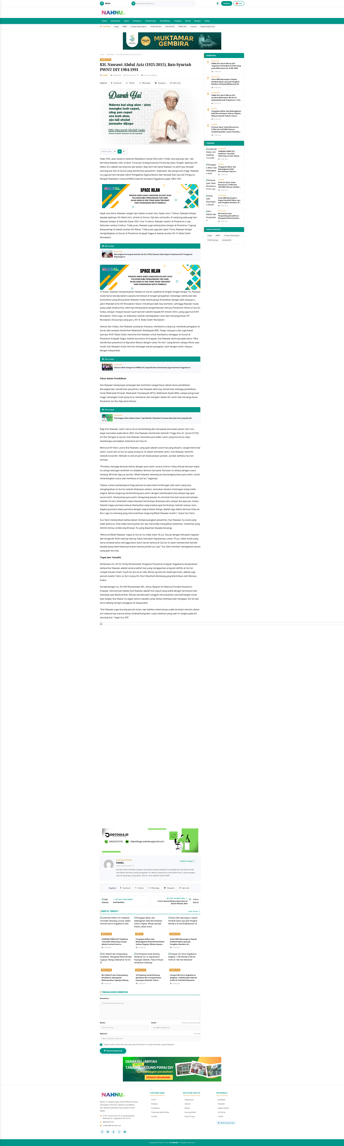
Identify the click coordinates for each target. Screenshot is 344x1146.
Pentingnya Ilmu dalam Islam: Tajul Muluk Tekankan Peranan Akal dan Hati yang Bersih (153, 418)
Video (207, 21)
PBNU (125, 26)
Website (150, 1034)
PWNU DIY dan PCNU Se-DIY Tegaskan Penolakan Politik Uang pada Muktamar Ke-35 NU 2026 (226, 65)
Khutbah (221, 1104)
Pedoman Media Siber (160, 1112)
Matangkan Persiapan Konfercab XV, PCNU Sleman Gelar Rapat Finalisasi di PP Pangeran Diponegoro (153, 255)
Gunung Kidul (190, 1112)
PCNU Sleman (156, 26)
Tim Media (173, 1142)
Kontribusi (155, 1108)
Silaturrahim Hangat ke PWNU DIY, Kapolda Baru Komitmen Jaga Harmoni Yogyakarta (152, 367)
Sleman (214, 124)
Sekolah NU (170, 26)
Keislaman (115, 21)
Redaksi (154, 1104)
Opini (126, 21)
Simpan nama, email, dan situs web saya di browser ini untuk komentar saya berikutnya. (139, 1044)
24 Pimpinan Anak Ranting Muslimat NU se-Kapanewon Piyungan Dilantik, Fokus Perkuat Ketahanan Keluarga (149, 979)
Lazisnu (193, 26)
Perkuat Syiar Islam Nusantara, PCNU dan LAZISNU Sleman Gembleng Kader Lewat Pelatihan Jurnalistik (226, 130)
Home (104, 21)
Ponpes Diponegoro (139, 26)
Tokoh (220, 1116)
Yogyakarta (189, 1099)
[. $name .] (102, 1132)
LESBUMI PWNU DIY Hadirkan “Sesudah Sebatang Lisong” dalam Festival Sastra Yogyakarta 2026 (115, 943)
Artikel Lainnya (186, 861)
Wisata (198, 21)
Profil (153, 1099)
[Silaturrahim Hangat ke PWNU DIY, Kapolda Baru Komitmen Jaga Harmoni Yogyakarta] (107, 367)
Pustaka (178, 21)
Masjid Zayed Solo (208, 26)
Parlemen (137, 21)
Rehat (188, 21)
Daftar (227, 3)
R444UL (105, 75)
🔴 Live (239, 3)
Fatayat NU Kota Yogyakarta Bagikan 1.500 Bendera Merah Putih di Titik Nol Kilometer (183, 977)
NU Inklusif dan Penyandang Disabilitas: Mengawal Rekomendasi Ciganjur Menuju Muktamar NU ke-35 (115, 979)
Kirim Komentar (114, 1050)
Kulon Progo (190, 1116)
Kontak (154, 1116)
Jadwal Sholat (223, 1108)
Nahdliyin (110, 54)
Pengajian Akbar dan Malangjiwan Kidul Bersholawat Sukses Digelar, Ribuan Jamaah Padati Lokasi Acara (150, 943)
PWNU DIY (182, 26)
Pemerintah (150, 21)
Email (175, 1023)
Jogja (116, 26)
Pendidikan (165, 21)
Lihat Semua (193, 911)
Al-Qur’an (221, 1112)
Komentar (105, 998)
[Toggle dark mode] (218, 3)
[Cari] (133, 3)
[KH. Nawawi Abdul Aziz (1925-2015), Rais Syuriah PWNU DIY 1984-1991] (150, 116)
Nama (103, 1023)
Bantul (139, 934)
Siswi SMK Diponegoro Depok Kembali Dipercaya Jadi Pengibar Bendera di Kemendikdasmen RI (183, 943)
